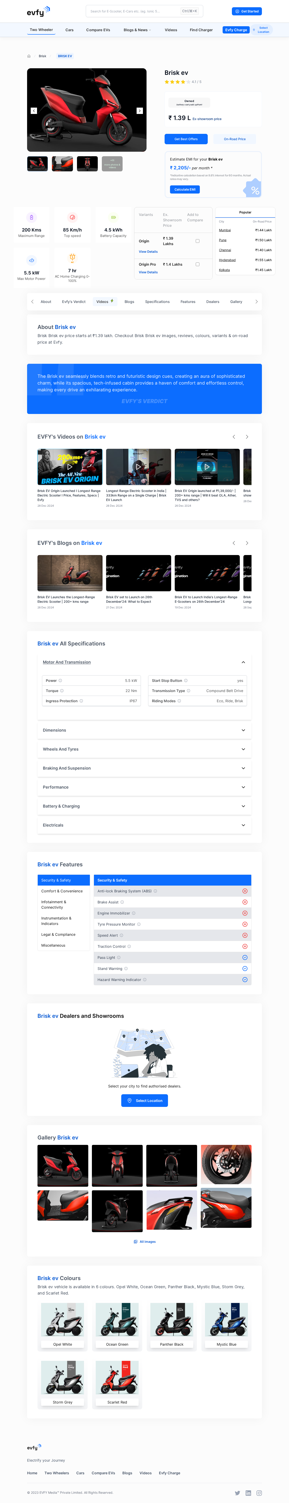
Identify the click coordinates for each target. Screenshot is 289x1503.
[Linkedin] (248, 1493)
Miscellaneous (53, 945)
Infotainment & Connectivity (53, 905)
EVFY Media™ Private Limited (61, 1492)
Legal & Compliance (58, 934)
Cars (69, 30)
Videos (171, 30)
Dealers (212, 301)
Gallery (236, 301)
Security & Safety (56, 880)
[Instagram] (259, 1493)
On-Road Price (235, 139)
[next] (140, 111)
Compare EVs (98, 30)
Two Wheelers (56, 1473)
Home (32, 1473)
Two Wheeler (41, 29)
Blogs (129, 301)
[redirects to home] (38, 11)
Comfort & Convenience (62, 891)
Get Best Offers (186, 139)
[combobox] (144, 11)
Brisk (42, 56)
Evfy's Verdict (74, 301)
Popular (245, 212)
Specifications (157, 301)
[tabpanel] (144, 1190)
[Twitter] (237, 1493)
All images (148, 1241)
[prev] (34, 111)
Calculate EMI (185, 189)
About (46, 301)
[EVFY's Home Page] (144, 1447)
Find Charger (201, 30)
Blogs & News (136, 30)
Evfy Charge (236, 30)
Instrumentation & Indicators (56, 921)
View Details (148, 251)
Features (188, 301)
